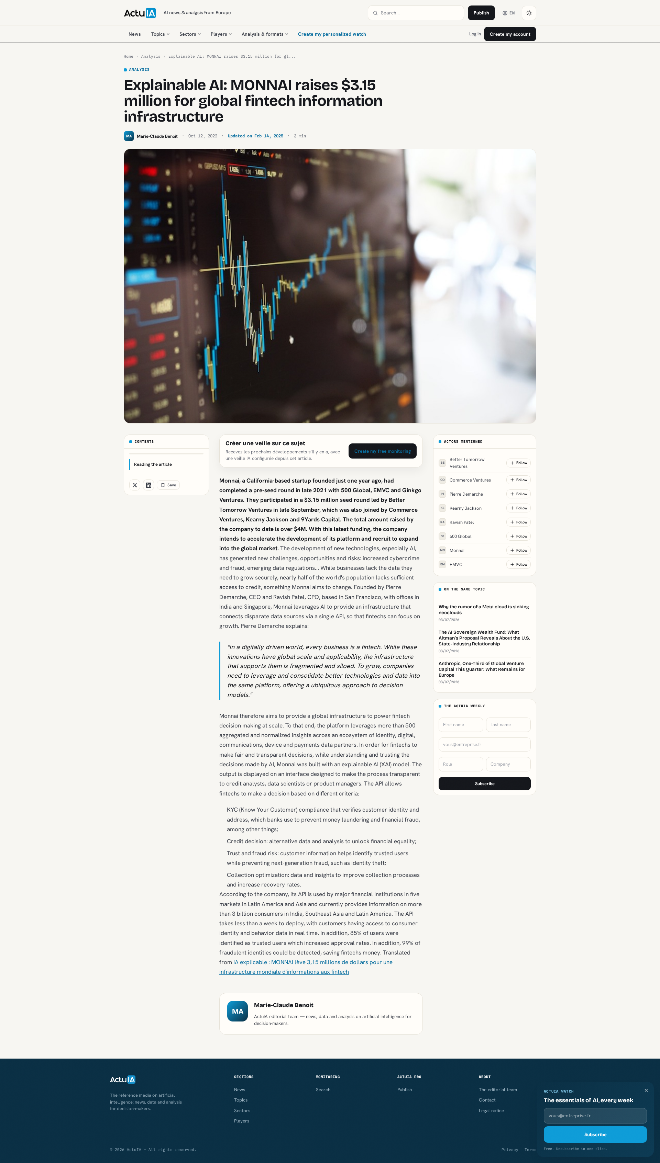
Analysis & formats (263, 34)
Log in (475, 34)
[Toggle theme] (529, 13)
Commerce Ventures (465, 480)
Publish (481, 13)
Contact (487, 1100)
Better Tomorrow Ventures (463, 462)
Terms (531, 1149)
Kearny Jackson (461, 508)
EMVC (451, 564)
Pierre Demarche (462, 494)
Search (323, 1089)
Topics (158, 34)
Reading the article (153, 464)
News (135, 34)
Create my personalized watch (332, 34)
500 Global (456, 536)
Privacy (510, 1149)
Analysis (151, 56)
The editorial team (498, 1089)
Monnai (452, 550)
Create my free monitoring (382, 451)
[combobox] (420, 12)
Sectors (187, 34)
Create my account (510, 34)
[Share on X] (134, 484)
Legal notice (491, 1110)
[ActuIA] (140, 13)
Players (219, 34)
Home (128, 56)
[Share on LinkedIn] (148, 484)
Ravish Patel (457, 522)
